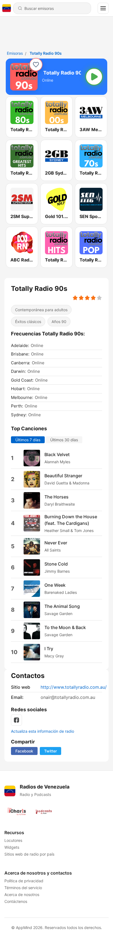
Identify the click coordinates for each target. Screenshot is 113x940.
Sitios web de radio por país (29, 854)
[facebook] (16, 720)
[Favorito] (36, 64)
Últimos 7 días (27, 439)
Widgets (11, 847)
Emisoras (15, 53)
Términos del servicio (23, 887)
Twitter (50, 751)
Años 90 (59, 321)
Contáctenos (15, 901)
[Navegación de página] (103, 8)
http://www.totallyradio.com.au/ (74, 687)
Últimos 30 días (64, 439)
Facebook (24, 751)
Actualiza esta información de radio (42, 731)
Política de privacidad (23, 880)
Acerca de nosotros (21, 894)
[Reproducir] (94, 77)
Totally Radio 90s (46, 53)
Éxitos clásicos (28, 321)
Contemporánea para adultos (41, 309)
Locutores (13, 840)
